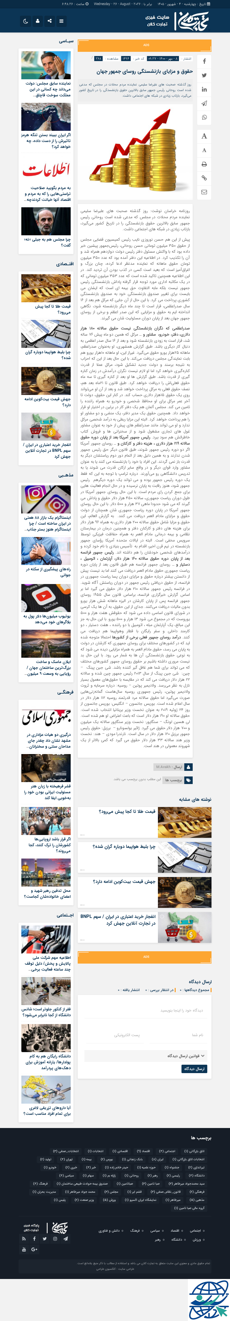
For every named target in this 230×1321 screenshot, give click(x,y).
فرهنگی (197, 1192)
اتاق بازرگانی (194, 1151)
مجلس (111, 1192)
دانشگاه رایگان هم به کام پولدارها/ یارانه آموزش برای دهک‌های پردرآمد (48, 1062)
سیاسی (66, 1175)
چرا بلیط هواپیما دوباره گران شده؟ (124, 846)
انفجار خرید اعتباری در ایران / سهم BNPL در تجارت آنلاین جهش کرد (118, 920)
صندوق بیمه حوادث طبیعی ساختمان (82, 1184)
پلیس (60, 1200)
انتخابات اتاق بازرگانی (188, 1159)
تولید (45, 1159)
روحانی (132, 1175)
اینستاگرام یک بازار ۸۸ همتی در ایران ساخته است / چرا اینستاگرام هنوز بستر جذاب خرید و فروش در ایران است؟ (47, 526)
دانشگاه (196, 1175)
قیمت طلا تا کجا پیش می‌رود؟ (127, 811)
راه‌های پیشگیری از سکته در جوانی (48, 572)
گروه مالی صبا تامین (189, 1208)
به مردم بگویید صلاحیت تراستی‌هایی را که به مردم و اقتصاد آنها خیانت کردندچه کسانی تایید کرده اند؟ (48, 197)
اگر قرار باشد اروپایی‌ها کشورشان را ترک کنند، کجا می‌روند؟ (50, 845)
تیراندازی (196, 1167)
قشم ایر (134, 1192)
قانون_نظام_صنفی (166, 1192)
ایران (158, 1159)
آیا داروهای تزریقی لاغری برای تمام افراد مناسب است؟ (47, 1111)
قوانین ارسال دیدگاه (183, 1056)
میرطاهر (173, 1200)
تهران (66, 1159)
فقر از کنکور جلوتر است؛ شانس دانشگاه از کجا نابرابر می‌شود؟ (46, 1012)
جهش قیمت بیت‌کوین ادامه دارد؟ (124, 881)
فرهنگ (40, 1184)
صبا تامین (151, 1184)
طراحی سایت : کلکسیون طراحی (115, 1269)
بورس (107, 1159)
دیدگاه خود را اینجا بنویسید (181, 1010)
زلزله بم (109, 1175)
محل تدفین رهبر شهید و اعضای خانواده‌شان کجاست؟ (47, 894)
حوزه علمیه (146, 1167)
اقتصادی (120, 1151)
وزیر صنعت (84, 1200)
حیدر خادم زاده (116, 1167)
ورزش (109, 1200)
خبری (71, 1167)
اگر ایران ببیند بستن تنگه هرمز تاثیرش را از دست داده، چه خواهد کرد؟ (46, 141)
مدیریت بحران (44, 1192)
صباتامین (125, 1184)
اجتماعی (167, 1151)
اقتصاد (143, 1151)
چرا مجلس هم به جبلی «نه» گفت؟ (47, 242)
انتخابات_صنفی (66, 1151)
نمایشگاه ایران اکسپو (141, 1200)
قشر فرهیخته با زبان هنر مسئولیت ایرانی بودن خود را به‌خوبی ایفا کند (47, 792)
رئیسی (173, 1175)
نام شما (197, 1035)
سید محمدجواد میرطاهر (186, 1184)
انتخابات (96, 1151)
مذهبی (197, 1200)
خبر (91, 1167)
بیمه (87, 1159)
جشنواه (172, 1167)
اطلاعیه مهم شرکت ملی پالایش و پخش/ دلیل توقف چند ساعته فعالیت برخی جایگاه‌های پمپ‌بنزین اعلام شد (48, 969)
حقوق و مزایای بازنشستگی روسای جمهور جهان (144, 71)
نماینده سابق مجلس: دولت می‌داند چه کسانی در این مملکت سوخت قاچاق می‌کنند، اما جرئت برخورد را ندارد (48, 95)
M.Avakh (163, 767)
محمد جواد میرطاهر (80, 1192)
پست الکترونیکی (127, 1035)
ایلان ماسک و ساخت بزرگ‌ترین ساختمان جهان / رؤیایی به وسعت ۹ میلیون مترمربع (49, 671)
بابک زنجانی (132, 1159)
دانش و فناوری (108, 1230)
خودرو (50, 1167)
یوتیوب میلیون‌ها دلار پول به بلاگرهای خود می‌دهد (47, 619)
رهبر (153, 1175)
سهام (88, 1175)
